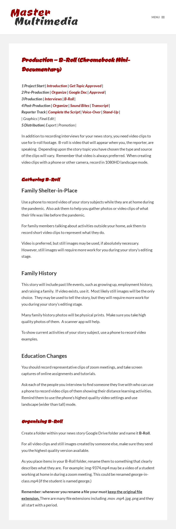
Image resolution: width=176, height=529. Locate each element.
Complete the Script (64, 112)
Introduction (57, 85)
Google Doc (78, 92)
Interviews (53, 98)
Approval (96, 92)
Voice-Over (91, 112)
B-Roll (69, 98)
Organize (59, 92)
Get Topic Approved (86, 85)
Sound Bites (79, 105)
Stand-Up (110, 112)
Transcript (100, 105)
